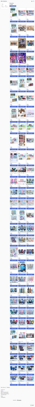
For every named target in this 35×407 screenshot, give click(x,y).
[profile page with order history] (32, 1)
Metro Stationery (4, 1)
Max (5, 5)
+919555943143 (3, 397)
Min (2, 5)
